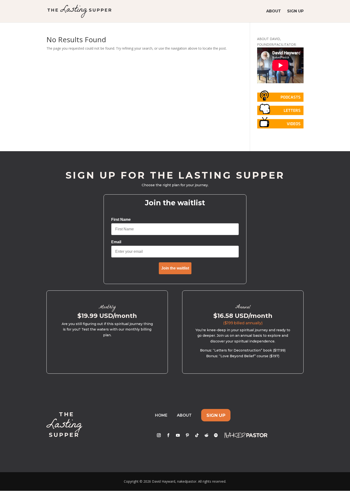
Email (116, 242)
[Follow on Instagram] (159, 435)
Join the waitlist (175, 268)
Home (161, 415)
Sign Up (295, 11)
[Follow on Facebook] (168, 435)
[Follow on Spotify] (216, 435)
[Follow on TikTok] (197, 435)
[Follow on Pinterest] (187, 435)
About (273, 11)
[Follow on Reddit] (206, 435)
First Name (121, 219)
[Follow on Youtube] (178, 435)
